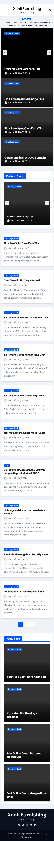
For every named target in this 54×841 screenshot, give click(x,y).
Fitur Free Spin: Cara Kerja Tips (22, 68)
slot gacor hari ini (41, 25)
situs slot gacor (44, 22)
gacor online (27, 25)
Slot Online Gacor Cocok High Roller (24, 395)
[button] (49, 52)
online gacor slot (15, 25)
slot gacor (8, 22)
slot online (18, 22)
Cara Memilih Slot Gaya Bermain (25, 157)
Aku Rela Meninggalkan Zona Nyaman (26, 554)
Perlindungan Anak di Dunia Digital (24, 591)
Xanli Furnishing (27, 8)
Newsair (40, 833)
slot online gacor (31, 22)
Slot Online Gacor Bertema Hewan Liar (26, 317)
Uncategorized (12, 33)
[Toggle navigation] (5, 10)
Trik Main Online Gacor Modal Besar (24, 432)
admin (11, 73)
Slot (6, 465)
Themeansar (27, 837)
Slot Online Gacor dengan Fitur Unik (24, 354)
